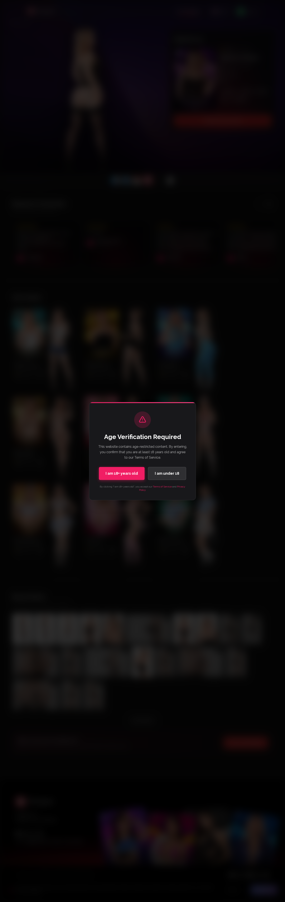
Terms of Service (162, 486)
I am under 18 (167, 473)
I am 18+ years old (122, 473)
